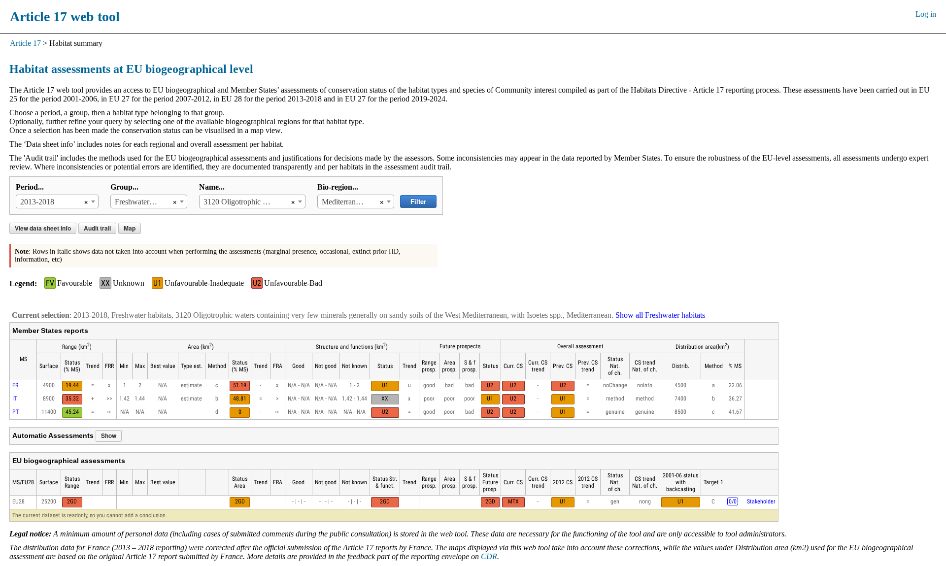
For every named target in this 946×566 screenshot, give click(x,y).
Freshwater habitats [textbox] (141, 202)
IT (14, 398)
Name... (212, 187)
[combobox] (57, 201)
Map (129, 228)
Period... (30, 187)
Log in (925, 14)
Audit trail (97, 228)
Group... (124, 187)
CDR (489, 556)
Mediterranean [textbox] (344, 202)
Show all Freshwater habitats (660, 315)
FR (15, 385)
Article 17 (25, 43)
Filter (418, 201)
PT (15, 411)
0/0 (733, 501)
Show (108, 435)
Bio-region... (337, 187)
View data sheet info (43, 228)
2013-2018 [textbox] (37, 202)
